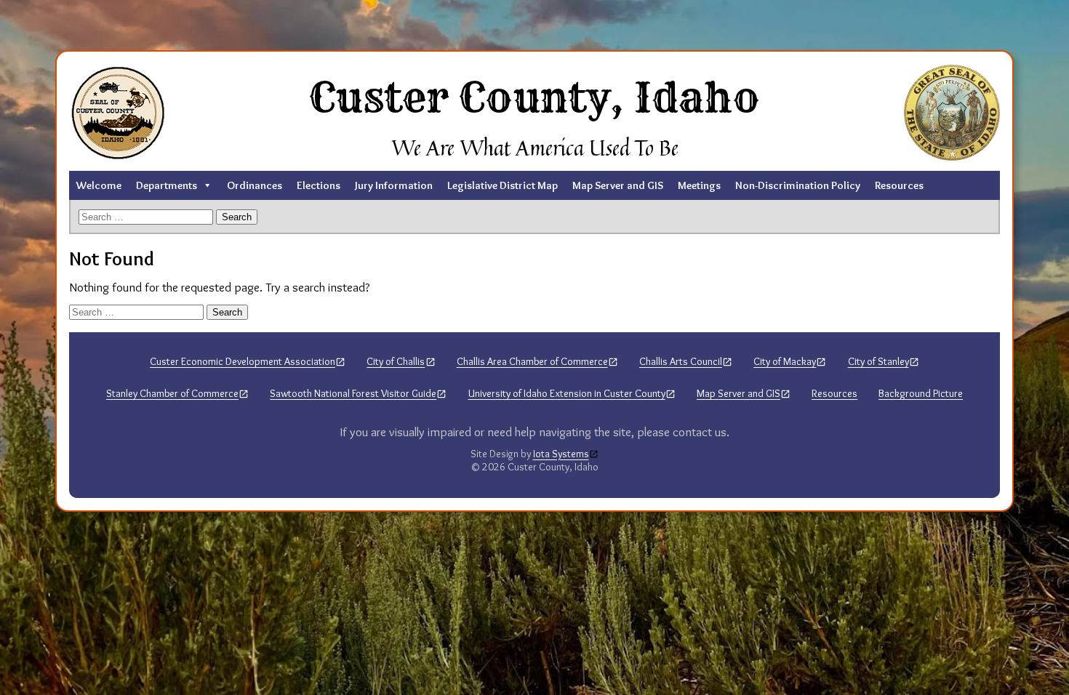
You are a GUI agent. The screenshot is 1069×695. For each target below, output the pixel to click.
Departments (166, 185)
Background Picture (920, 393)
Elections (318, 185)
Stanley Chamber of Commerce (172, 393)
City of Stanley (878, 361)
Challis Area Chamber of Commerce (532, 361)
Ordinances (254, 185)
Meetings (699, 185)
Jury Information (394, 185)
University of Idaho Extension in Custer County (566, 393)
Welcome (98, 185)
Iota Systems (561, 454)
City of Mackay (784, 361)
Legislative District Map (502, 185)
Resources (899, 185)
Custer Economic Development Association (242, 361)
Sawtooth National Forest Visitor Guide (353, 393)
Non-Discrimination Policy (797, 185)
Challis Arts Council (680, 361)
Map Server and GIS (617, 185)
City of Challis (396, 361)
